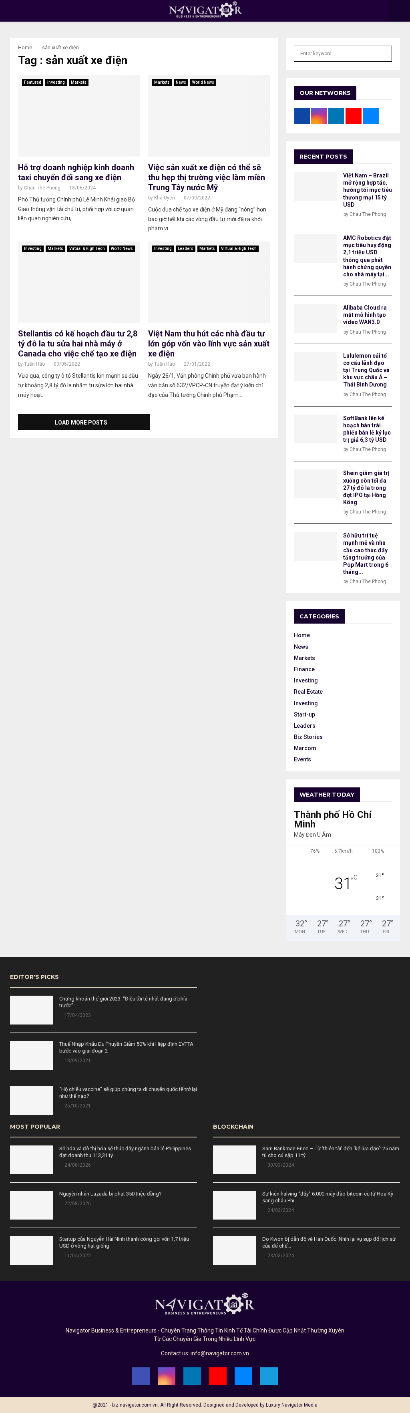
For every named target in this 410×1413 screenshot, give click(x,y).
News (181, 82)
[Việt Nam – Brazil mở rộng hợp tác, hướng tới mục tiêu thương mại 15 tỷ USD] (315, 186)
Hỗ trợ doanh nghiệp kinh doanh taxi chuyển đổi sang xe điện (76, 172)
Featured (32, 82)
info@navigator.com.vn (220, 1353)
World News (203, 82)
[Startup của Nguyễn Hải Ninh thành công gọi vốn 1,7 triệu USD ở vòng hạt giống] (31, 1250)
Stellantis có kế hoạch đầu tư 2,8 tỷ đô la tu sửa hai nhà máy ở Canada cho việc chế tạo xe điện (77, 343)
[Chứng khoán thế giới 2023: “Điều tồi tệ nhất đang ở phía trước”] (31, 1010)
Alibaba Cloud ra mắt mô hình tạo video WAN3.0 (365, 314)
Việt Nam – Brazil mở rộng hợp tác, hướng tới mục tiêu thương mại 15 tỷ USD (367, 190)
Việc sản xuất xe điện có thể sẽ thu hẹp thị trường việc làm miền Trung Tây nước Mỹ (206, 177)
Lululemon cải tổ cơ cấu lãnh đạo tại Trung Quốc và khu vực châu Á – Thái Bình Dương (366, 370)
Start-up (304, 714)
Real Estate (308, 691)
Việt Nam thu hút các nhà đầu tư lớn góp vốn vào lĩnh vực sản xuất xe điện (208, 343)
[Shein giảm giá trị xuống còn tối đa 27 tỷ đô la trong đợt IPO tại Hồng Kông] (315, 483)
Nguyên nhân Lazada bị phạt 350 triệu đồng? (110, 1194)
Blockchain (233, 1126)
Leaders (185, 248)
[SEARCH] (384, 54)
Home (302, 635)
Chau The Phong (42, 188)
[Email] (243, 1376)
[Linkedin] (192, 1376)
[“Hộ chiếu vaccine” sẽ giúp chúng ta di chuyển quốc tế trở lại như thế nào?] (31, 1100)
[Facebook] (141, 1376)
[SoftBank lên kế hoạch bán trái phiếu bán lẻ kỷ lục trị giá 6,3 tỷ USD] (315, 429)
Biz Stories (308, 737)
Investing (56, 82)
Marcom (305, 748)
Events (302, 759)
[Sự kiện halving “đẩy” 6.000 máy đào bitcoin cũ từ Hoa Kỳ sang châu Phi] (234, 1205)
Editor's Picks (34, 976)
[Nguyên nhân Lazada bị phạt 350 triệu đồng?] (31, 1205)
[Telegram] (269, 1376)
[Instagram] (166, 1376)
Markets (78, 82)
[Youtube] (218, 1376)
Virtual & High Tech (87, 248)
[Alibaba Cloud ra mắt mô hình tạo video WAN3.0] (315, 318)
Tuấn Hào (34, 364)
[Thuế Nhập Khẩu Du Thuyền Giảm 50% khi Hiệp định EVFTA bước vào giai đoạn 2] (31, 1055)
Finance (304, 669)
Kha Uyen (164, 198)
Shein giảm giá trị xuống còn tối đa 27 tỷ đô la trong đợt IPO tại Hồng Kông (366, 487)
